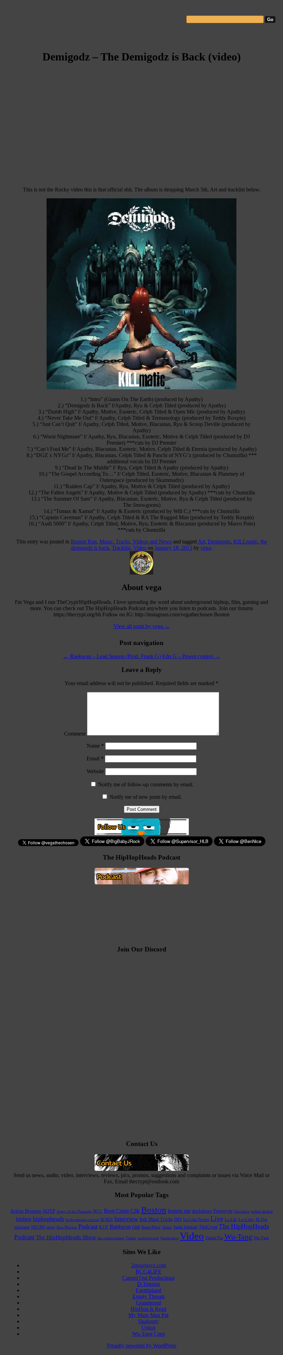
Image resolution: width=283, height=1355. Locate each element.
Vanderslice (169, 1238)
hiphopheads (48, 1218)
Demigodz (219, 541)
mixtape (22, 1227)
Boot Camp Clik (122, 1211)
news (51, 1227)
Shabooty (148, 1321)
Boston (153, 1209)
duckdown (202, 1211)
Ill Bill (106, 1219)
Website (95, 771)
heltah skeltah (262, 1211)
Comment (75, 734)
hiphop (23, 1219)
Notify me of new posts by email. (145, 797)
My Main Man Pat (148, 1315)
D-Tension (148, 1284)
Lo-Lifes (246, 1219)
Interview (126, 1218)
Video (139, 548)
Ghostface (242, 1211)
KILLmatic (245, 541)
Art (201, 541)
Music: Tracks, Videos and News (135, 541)
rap (136, 1226)
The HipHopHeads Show (66, 1237)
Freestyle (223, 1211)
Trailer (131, 1238)
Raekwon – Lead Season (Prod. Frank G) (112, 656)
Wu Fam (261, 1237)
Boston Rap (84, 541)
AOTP (48, 1211)
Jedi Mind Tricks (156, 1219)
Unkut (148, 1327)
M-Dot (261, 1219)
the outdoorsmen (110, 1238)
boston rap (179, 1211)
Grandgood (148, 1303)
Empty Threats (149, 1296)
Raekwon (120, 1227)
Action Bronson (25, 1211)
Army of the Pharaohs (74, 1211)
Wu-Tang (238, 1236)
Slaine (167, 1227)
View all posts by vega (142, 626)
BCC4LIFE (149, 1272)
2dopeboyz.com (148, 1265)
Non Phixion (67, 1227)
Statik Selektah (185, 1227)
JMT (178, 1219)
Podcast (88, 1226)
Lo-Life (231, 1219)
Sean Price (151, 1227)
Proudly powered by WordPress (141, 1345)
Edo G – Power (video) (191, 656)
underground (148, 1238)
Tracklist (121, 548)
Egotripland (148, 1290)
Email (95, 758)
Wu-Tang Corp (148, 1334)
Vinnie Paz (214, 1237)
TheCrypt (208, 1227)
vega (206, 548)
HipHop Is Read (148, 1309)
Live (217, 1218)
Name (95, 746)
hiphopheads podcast (82, 1219)
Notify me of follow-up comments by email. (146, 784)
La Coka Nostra (196, 1219)
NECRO (38, 1227)
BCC (98, 1211)
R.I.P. (103, 1227)
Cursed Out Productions (148, 1278)
